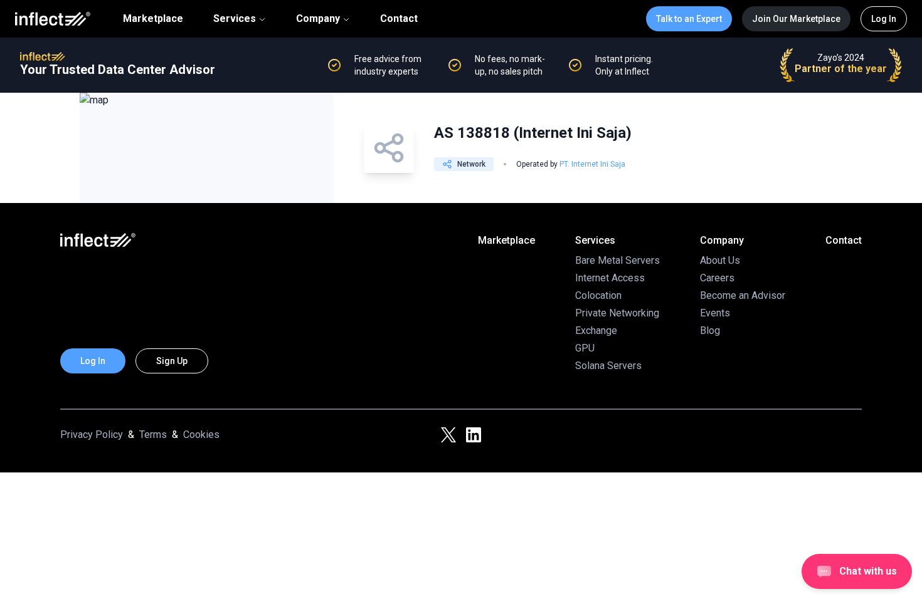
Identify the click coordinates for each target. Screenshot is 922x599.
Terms (153, 434)
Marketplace (153, 19)
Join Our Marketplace (796, 19)
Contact (399, 19)
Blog (710, 330)
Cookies (201, 434)
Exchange (596, 330)
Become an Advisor (742, 295)
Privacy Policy (91, 434)
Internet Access (610, 278)
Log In (883, 19)
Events (715, 313)
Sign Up (172, 361)
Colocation (598, 295)
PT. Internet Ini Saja (592, 164)
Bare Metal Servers (617, 260)
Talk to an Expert (689, 19)
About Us (720, 260)
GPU (585, 348)
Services (234, 18)
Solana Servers (608, 366)
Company (318, 18)
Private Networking (617, 313)
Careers (717, 278)
